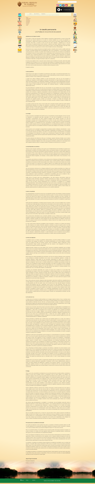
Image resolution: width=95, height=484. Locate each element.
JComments (48, 463)
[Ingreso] (75, 45)
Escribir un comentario (30, 462)
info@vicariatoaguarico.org (67, 480)
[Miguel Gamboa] (19, 41)
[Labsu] (19, 45)
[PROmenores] (19, 14)
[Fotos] (75, 23)
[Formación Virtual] (75, 50)
